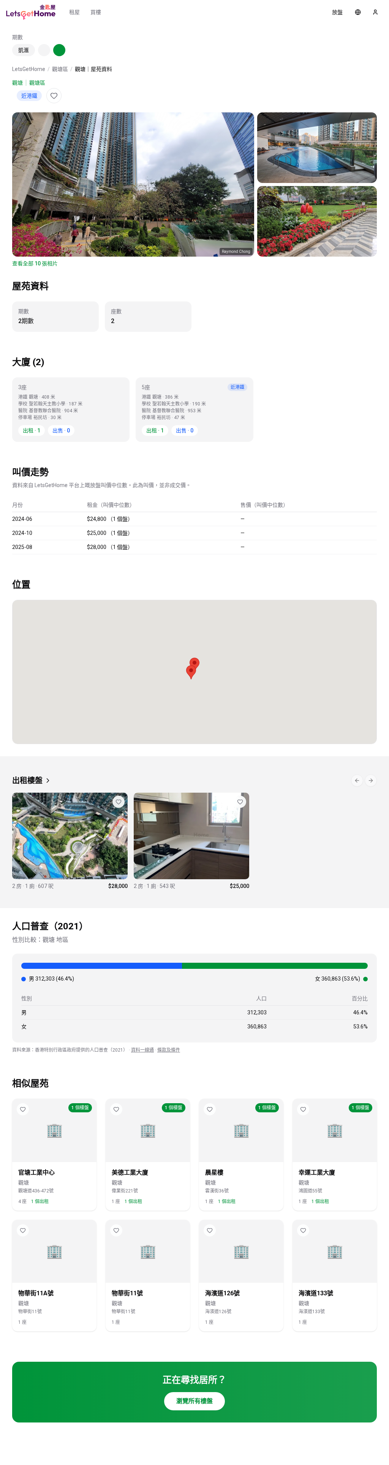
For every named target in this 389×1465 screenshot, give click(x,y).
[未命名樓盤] (70, 841)
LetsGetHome (28, 69)
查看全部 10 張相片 (35, 263)
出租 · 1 (31, 430)
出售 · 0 (61, 430)
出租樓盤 (27, 780)
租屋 (74, 12)
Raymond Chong (236, 251)
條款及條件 (168, 1050)
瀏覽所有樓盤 (194, 1401)
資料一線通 (142, 1050)
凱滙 (23, 50)
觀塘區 (60, 69)
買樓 (95, 12)
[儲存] (54, 95)
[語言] (358, 12)
